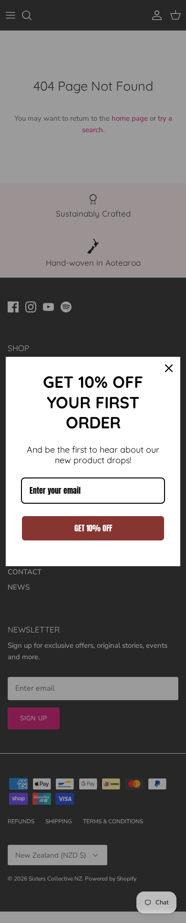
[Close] (168, 368)
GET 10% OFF (93, 528)
